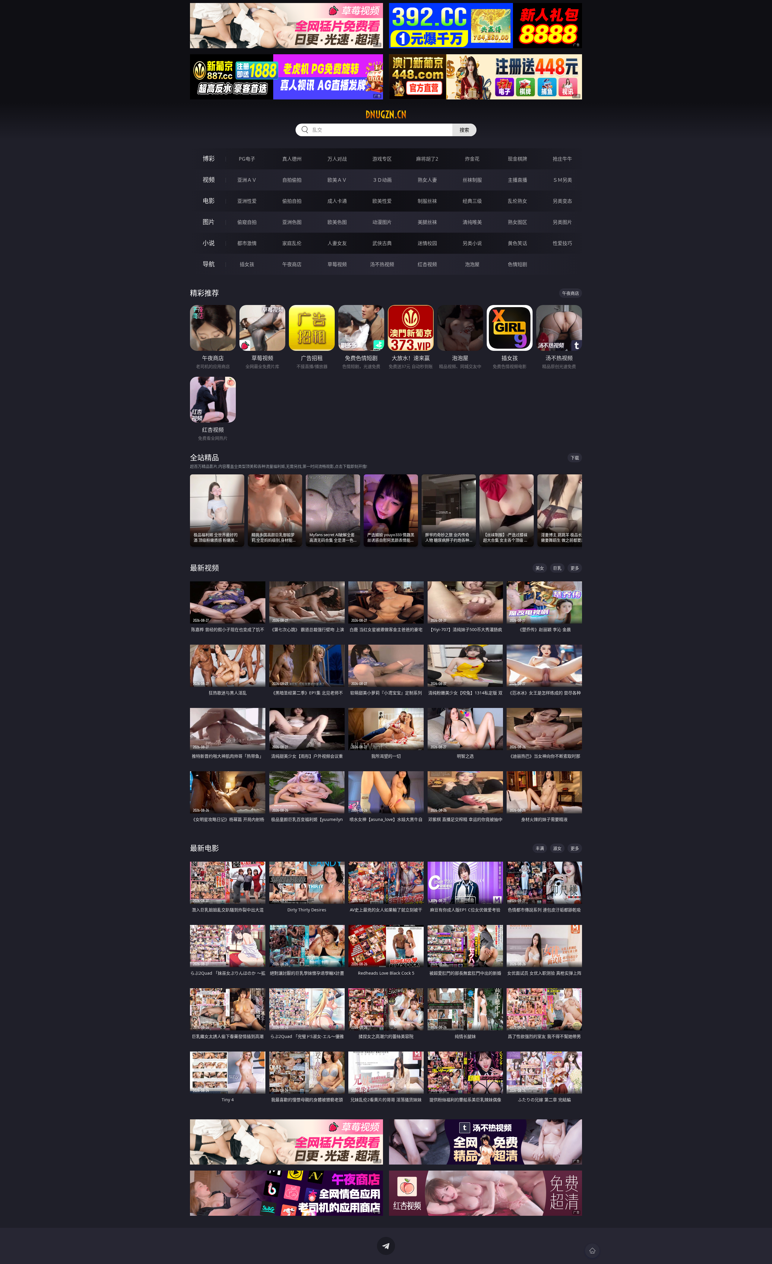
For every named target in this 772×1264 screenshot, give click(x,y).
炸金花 (472, 159)
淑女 (557, 848)
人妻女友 (337, 243)
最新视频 (204, 568)
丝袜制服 (472, 180)
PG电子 (247, 159)
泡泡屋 (472, 264)
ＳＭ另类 (562, 180)
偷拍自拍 (292, 201)
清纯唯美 (472, 222)
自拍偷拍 (292, 180)
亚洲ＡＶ (247, 180)
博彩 (209, 159)
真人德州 (292, 159)
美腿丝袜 (427, 222)
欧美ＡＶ (337, 180)
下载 (575, 458)
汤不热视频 (382, 264)
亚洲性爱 (247, 201)
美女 (540, 568)
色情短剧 (517, 264)
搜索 (464, 130)
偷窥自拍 (247, 222)
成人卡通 (337, 201)
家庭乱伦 (292, 243)
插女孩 (247, 264)
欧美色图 (337, 222)
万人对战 (337, 159)
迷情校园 (427, 243)
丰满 (540, 848)
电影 (209, 201)
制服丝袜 (427, 201)
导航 (209, 264)
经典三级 (472, 201)
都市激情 (247, 243)
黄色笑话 (517, 243)
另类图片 (562, 222)
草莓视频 (337, 264)
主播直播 (517, 180)
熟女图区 (517, 222)
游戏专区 (382, 159)
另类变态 (562, 201)
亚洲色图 (292, 222)
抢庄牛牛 (562, 159)
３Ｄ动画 (382, 180)
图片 (209, 222)
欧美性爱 (382, 201)
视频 (209, 180)
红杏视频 (427, 264)
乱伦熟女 (517, 201)
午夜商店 (292, 264)
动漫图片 (382, 222)
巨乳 (557, 568)
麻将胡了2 (427, 159)
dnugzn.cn (386, 114)
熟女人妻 (427, 180)
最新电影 (204, 848)
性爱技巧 (562, 243)
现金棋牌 (517, 159)
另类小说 (472, 243)
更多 (575, 568)
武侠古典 (382, 243)
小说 (209, 243)
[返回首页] (592, 1251)
